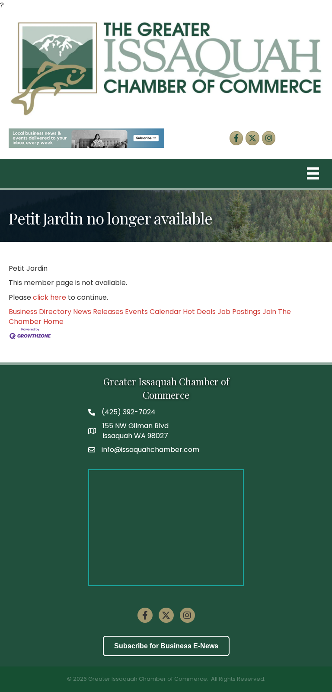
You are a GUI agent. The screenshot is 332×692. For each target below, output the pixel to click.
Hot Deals (199, 312)
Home (53, 322)
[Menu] (313, 173)
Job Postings (239, 312)
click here (49, 297)
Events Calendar (153, 312)
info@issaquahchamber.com (150, 450)
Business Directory (40, 312)
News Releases (98, 312)
